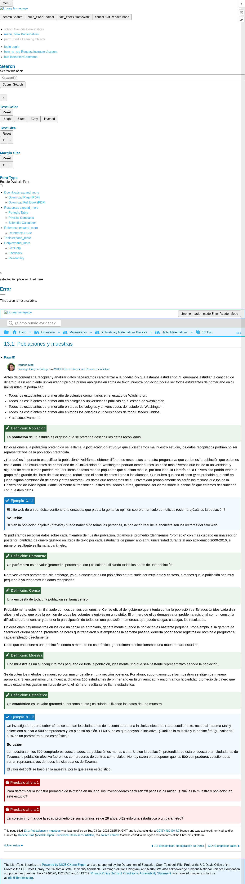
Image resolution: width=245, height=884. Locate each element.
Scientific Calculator (22, 222)
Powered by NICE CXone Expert (64, 864)
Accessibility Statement (155, 873)
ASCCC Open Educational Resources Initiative (81, 369)
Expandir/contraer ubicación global (238, 331)
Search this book (11, 71)
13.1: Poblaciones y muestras (42, 830)
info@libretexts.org (20, 877)
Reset (7, 112)
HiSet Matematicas (174, 332)
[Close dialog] (2, 294)
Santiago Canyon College (33, 369)
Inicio (22, 332)
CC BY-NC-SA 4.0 (167, 830)
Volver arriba (12, 845)
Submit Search (13, 84)
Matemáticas (78, 332)
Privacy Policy (100, 873)
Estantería (48, 332)
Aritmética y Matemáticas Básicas (124, 332)
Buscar (11, 323)
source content (110, 835)
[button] (15, 253)
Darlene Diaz (25, 364)
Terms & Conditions (124, 873)
